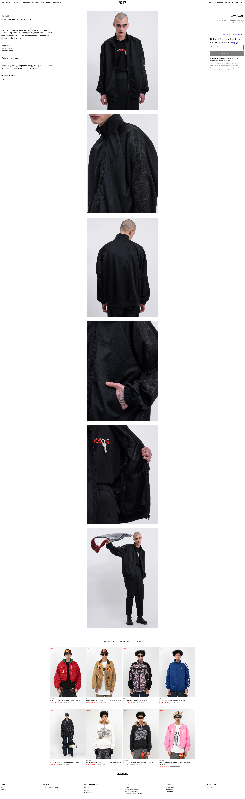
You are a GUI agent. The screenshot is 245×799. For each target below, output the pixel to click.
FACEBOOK (170, 789)
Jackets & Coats (123, 641)
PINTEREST (170, 791)
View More (122, 774)
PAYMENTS (87, 792)
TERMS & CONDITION (132, 789)
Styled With (109, 641)
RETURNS (87, 790)
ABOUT (127, 787)
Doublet (6, 16)
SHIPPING (87, 787)
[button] (227, 21)
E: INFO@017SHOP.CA (50, 787)
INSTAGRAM (170, 787)
